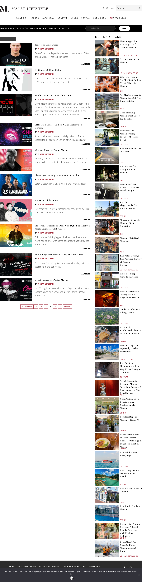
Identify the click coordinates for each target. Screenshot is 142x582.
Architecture (120, 359)
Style (74, 18)
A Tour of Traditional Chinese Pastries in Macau (130, 330)
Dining (35, 18)
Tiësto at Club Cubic (46, 45)
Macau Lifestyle (46, 49)
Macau (120, 484)
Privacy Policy (51, 566)
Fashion (120, 198)
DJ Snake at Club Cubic (48, 70)
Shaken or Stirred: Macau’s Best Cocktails (130, 223)
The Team (23, 566)
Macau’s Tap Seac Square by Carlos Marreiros (129, 348)
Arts (120, 109)
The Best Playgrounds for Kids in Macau (128, 205)
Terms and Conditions (74, 566)
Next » (67, 306)
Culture (63, 18)
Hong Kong (99, 18)
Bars (120, 91)
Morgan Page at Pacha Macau (51, 150)
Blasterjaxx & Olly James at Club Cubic (57, 175)
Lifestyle (48, 18)
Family (120, 216)
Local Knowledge (120, 55)
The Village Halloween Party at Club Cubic (59, 254)
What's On (22, 18)
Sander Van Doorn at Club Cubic (53, 95)
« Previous (27, 306)
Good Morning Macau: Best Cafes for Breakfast (130, 116)
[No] (138, 575)
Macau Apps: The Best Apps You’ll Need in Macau (129, 44)
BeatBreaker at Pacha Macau (51, 280)
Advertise (35, 566)
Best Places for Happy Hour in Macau (128, 169)
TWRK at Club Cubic (46, 200)
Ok (72, 578)
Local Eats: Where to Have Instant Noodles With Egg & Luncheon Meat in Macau (131, 441)
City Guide (119, 18)
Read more (85, 64)
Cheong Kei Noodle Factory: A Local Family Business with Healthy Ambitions (130, 530)
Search (139, 8)
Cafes (120, 502)
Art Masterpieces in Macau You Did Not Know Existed (130, 98)
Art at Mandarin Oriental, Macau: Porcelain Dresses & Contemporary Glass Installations (131, 387)
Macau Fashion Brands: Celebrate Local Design (129, 187)
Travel (85, 18)
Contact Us (95, 566)
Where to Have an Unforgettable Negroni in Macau (129, 295)
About (12, 566)
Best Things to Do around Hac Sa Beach (129, 473)
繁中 (112, 8)
